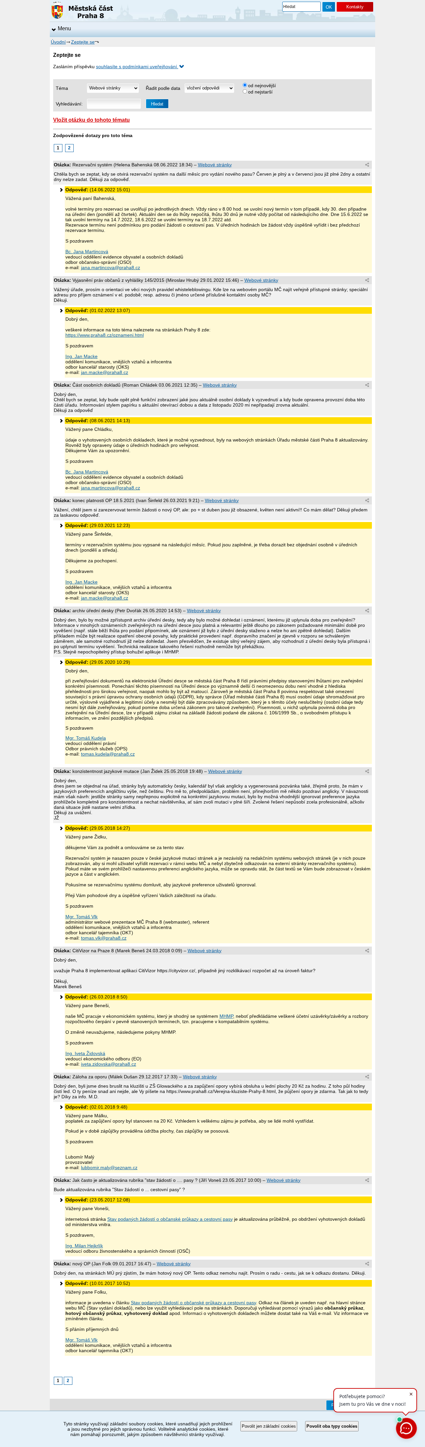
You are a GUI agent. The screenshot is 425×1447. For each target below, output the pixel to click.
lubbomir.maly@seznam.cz (109, 1167)
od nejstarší (260, 91)
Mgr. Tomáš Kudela (85, 738)
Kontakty (355, 6)
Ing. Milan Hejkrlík (84, 1245)
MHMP (226, 1016)
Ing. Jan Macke (81, 356)
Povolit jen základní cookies (269, 1426)
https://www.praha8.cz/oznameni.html (104, 335)
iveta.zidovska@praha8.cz (108, 1064)
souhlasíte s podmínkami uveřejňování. (137, 66)
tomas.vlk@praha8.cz (104, 938)
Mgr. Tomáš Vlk (81, 916)
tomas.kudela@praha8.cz (108, 754)
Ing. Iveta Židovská (85, 1053)
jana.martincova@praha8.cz (110, 267)
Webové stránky (215, 164)
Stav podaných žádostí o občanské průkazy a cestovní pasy (170, 1219)
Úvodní (58, 42)
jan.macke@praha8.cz (104, 372)
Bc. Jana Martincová (86, 251)
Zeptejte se (83, 42)
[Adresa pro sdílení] (367, 165)
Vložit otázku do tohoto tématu (91, 120)
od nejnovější (262, 85)
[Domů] (82, 11)
